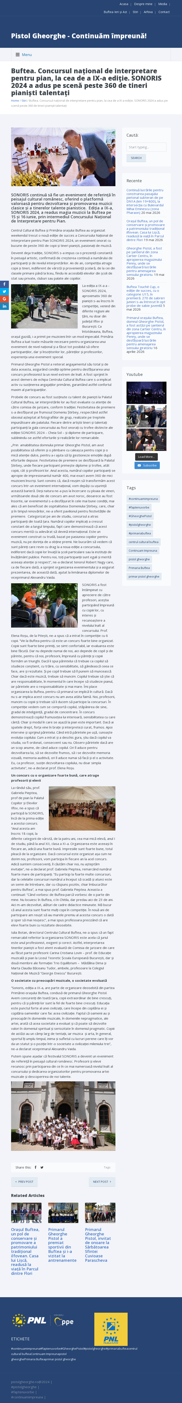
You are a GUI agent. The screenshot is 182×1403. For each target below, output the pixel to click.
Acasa (124, 4)
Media (162, 4)
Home (15, 100)
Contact (164, 12)
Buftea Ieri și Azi (115, 12)
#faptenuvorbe (139, 507)
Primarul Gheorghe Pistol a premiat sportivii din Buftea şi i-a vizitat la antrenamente (62, 1245)
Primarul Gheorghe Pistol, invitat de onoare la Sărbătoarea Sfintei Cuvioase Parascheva (98, 1245)
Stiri (135, 12)
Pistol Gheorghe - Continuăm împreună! (79, 35)
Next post (100, 1182)
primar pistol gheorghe (144, 576)
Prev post (25, 1182)
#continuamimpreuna (143, 499)
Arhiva (148, 12)
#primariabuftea (140, 533)
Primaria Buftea (139, 568)
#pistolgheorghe (140, 525)
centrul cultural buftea (143, 542)
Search (136, 158)
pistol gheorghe (139, 559)
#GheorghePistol (140, 516)
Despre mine (143, 4)
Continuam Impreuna (143, 551)
